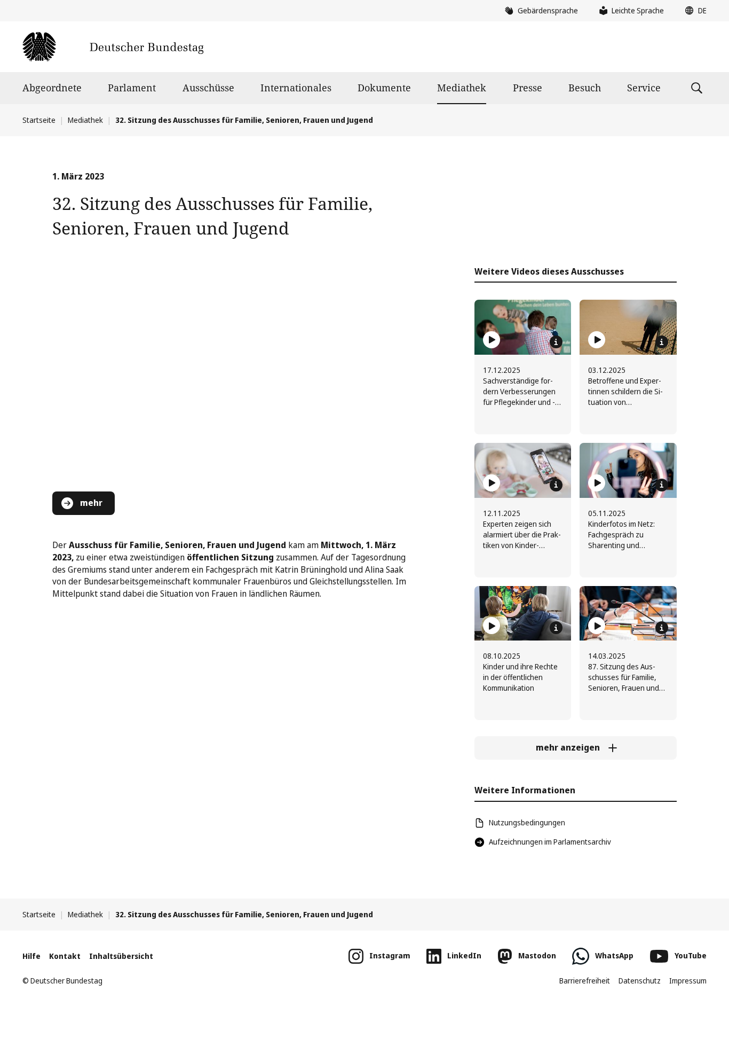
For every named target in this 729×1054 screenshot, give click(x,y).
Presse (527, 87)
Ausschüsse (208, 87)
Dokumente (384, 87)
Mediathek (461, 87)
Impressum (688, 980)
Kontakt (65, 956)
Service (644, 87)
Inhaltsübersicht (121, 956)
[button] (693, 10)
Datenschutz (640, 980)
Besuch (584, 87)
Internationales (295, 87)
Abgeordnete (52, 87)
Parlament (132, 87)
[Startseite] (112, 46)
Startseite (39, 120)
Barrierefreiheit (584, 980)
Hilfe (31, 956)
